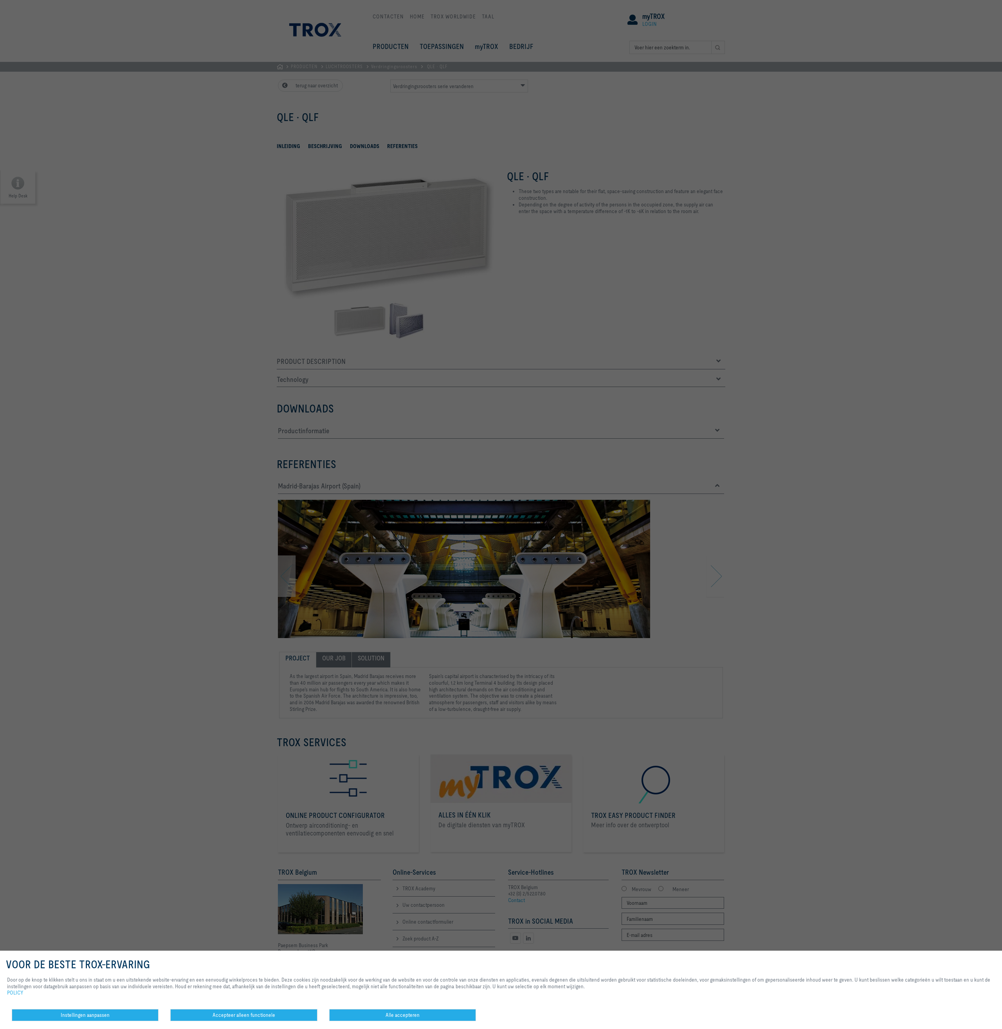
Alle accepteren (403, 1015)
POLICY (15, 992)
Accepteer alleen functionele (244, 1015)
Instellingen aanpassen (85, 1015)
